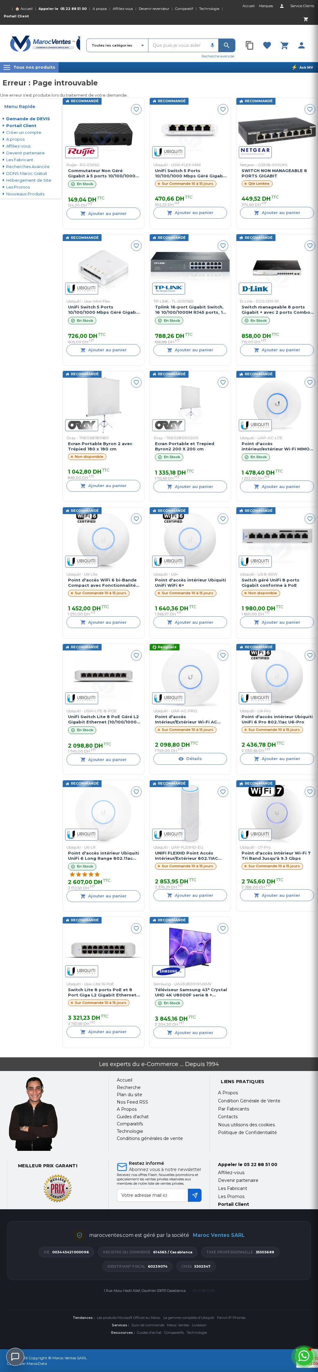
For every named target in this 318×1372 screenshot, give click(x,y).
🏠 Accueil (24, 9)
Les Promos (231, 1196)
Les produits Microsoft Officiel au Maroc (129, 1317)
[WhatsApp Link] (304, 1356)
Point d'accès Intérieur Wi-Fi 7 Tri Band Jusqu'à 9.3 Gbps (276, 855)
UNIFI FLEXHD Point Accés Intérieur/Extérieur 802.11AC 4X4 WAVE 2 (186, 855)
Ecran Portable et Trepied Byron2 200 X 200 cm (184, 446)
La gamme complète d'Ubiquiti (188, 1317)
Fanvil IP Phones (231, 1317)
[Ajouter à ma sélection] (136, 109)
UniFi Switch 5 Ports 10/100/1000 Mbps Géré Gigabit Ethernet (190, 173)
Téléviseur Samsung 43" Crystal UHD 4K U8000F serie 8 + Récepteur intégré (191, 992)
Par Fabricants (233, 1109)
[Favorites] (267, 45)
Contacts (228, 1116)
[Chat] (15, 1357)
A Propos (228, 1093)
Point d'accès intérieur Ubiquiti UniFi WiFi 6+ (190, 582)
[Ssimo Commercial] (53, 1114)
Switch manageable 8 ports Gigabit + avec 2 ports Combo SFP (276, 309)
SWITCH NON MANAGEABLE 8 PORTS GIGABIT (274, 173)
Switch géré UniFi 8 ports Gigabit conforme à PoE (270, 582)
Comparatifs (174, 1332)
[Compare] (250, 45)
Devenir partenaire (238, 1180)
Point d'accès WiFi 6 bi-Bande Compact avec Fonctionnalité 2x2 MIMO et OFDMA (102, 582)
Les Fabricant (232, 1188)
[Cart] (305, 19)
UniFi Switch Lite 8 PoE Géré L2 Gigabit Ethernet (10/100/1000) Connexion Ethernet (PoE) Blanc (103, 719)
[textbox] (177, 45)
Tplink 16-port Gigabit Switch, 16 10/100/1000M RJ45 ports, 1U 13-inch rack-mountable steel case (190, 309)
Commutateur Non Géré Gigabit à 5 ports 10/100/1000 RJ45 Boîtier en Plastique (101, 173)
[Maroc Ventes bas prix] (45, 43)
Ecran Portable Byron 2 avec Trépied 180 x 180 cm (100, 446)
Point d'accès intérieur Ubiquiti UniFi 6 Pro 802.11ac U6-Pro (277, 719)
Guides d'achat (149, 1332)
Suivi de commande (147, 1325)
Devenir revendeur (154, 9)
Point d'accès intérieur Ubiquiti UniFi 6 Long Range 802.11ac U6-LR (103, 855)
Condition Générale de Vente (249, 1101)
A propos (100, 9)
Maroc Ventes (178, 1325)
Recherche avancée (218, 56)
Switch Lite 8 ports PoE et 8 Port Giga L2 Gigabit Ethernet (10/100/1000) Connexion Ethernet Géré (102, 992)
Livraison (199, 1325)
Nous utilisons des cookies (246, 1125)
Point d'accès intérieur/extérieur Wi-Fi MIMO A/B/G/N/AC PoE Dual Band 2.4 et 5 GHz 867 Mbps (276, 446)
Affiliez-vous (123, 9)
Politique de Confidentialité (247, 1132)
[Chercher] (226, 45)
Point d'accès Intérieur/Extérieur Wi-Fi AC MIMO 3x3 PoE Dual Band (186, 719)
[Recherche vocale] (212, 45)
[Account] (281, 6)
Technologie (209, 9)
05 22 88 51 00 (73, 9)
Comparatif (184, 9)
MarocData (37, 1363)
